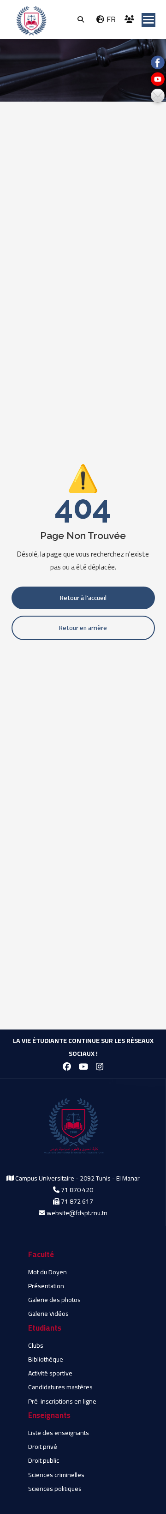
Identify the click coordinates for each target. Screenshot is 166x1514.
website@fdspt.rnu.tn (77, 1213)
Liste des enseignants (58, 1433)
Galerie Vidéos (48, 1314)
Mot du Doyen (47, 1272)
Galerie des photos (54, 1300)
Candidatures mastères (60, 1387)
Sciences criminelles (56, 1475)
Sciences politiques (55, 1489)
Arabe (105, 27)
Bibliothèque (45, 1359)
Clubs (35, 1345)
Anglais (107, 11)
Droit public (43, 1460)
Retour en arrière (83, 628)
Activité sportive (50, 1373)
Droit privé (42, 1447)
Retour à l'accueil (83, 598)
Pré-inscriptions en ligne (62, 1401)
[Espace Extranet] (130, 20)
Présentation (46, 1286)
